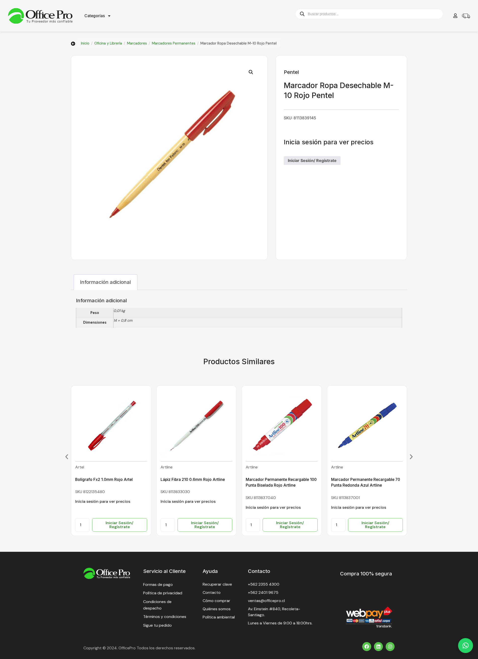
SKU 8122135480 (90, 491)
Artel (79, 467)
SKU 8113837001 (345, 497)
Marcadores (137, 43)
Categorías (94, 15)
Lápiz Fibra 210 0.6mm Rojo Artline (193, 479)
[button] (250, 72)
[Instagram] (390, 646)
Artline (167, 467)
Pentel (291, 72)
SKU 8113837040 (261, 497)
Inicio (85, 43)
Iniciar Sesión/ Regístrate (312, 160)
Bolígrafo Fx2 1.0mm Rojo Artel (104, 479)
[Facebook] (366, 646)
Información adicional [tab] (105, 282)
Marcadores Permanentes (173, 43)
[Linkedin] (378, 646)
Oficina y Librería (108, 43)
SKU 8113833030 (175, 491)
